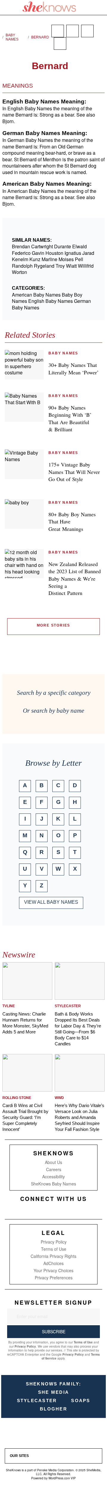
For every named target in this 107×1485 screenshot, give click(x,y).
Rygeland (44, 265)
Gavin (38, 252)
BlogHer (53, 1408)
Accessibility (53, 1176)
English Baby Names (50, 300)
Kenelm (20, 259)
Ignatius (72, 252)
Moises (66, 259)
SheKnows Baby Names (53, 1184)
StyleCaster (37, 1400)
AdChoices (53, 1263)
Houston (54, 252)
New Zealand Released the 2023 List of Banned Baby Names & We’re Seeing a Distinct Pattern (74, 578)
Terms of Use (53, 1249)
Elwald (79, 246)
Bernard (40, 37)
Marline (49, 259)
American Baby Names (36, 294)
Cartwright (42, 246)
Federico (21, 252)
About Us (53, 1162)
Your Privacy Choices (53, 1270)
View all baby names (51, 902)
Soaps (80, 1400)
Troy (60, 265)
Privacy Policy (54, 1242)
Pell (79, 259)
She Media (53, 1392)
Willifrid (86, 265)
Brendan (21, 246)
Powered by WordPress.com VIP (53, 1478)
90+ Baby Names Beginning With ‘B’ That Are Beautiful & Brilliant (70, 418)
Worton (19, 272)
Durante (62, 246)
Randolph (22, 265)
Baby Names (12, 37)
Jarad (88, 252)
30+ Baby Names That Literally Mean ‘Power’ (73, 368)
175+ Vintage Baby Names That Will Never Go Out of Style (74, 472)
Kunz (34, 259)
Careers (53, 1169)
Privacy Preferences (54, 1278)
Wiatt (71, 265)
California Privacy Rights (53, 1256)
